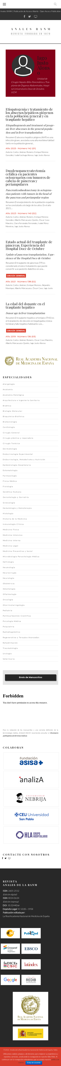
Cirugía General (16, 276)
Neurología (8, 578)
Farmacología (10, 476)
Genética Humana (12, 492)
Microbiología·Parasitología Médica (21, 556)
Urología (7, 653)
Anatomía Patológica (13, 395)
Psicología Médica (12, 621)
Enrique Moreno (34, 285)
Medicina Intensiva (13, 535)
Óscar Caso (38, 288)
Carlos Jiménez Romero (23, 152)
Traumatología (10, 648)
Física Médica (10, 481)
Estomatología (10, 470)
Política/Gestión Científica (17, 616)
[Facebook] (24, 16)
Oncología (8, 600)
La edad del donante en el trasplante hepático (25, 305)
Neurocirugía (10, 573)
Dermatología (10, 449)
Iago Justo (48, 288)
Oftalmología (10, 594)
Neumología (9, 567)
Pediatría (7, 610)
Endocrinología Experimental (18, 454)
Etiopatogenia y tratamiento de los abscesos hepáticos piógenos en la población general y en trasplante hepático (29, 114)
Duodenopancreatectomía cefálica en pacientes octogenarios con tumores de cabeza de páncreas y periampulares (28, 177)
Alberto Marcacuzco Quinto (26, 220)
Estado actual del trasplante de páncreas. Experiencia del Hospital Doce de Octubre (29, 245)
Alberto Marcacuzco (23, 288)
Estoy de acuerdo (34, 1063)
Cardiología (9, 427)
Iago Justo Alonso (42, 155)
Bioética (7, 406)
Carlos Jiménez (19, 285)
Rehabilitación (10, 643)
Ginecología (9, 503)
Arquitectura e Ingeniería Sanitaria (21, 400)
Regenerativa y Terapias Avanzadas (21, 637)
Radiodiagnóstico (11, 632)
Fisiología (8, 486)
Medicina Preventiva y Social (18, 551)
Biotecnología (10, 422)
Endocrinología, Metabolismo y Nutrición (24, 459)
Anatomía (8, 389)
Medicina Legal (10, 546)
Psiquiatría (8, 627)
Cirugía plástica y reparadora (18, 438)
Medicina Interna (12, 540)
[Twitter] (29, 16)
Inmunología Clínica (13, 524)
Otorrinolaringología (14, 605)
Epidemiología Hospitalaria (17, 465)
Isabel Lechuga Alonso (23, 155)
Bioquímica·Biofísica (13, 416)
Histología (8, 513)
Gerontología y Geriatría (16, 497)
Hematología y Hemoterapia (17, 508)
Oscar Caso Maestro (43, 340)
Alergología (9, 384)
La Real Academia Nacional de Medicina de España (26, 916)
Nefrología (8, 562)
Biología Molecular (12, 411)
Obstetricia (9, 583)
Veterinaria (9, 659)
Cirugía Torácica (11, 443)
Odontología (9, 589)
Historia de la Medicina (15, 519)
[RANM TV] (35, 16)
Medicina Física (11, 529)
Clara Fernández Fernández (25, 223)
